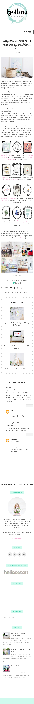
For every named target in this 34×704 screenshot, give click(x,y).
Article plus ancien (25, 484)
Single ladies (5, 178)
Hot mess (4, 200)
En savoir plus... (17, 538)
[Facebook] (14, 287)
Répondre (29, 406)
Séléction (23, 293)
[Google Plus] (18, 287)
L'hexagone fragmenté (24, 221)
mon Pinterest (21, 238)
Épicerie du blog (18, 701)
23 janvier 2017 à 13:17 (17, 413)
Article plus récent (8, 484)
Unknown (14, 411)
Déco (10, 293)
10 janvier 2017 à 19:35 (12, 390)
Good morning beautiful (8, 198)
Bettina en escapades (12, 700)
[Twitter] (10, 287)
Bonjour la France (6, 155)
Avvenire (15, 180)
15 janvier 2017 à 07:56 (12, 425)
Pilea (2, 221)
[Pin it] (21, 287)
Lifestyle (15, 293)
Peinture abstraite (22, 223)
